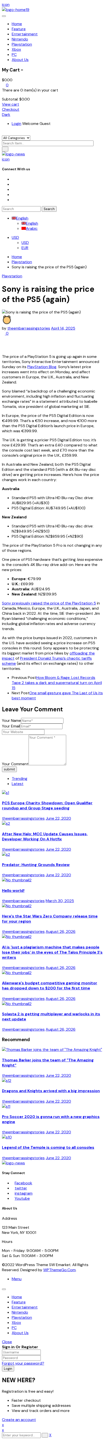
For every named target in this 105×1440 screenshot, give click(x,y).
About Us (20, 1332)
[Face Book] (13, 179)
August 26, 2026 (60, 931)
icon (6, 4)
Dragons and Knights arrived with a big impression (51, 1090)
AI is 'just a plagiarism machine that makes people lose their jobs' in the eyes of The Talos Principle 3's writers (52, 952)
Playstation (22, 261)
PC (14, 1327)
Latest (17, 783)
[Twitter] (13, 184)
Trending (19, 778)
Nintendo (20, 1312)
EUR (24, 247)
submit (9, 769)
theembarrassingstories (28, 328)
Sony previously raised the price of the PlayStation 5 (49, 603)
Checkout (10, 109)
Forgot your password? (23, 1363)
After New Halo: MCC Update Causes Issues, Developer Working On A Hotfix (45, 836)
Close (7, 1341)
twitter (21, 1188)
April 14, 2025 (63, 328)
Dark (6, 114)
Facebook (23, 1183)
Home (17, 256)
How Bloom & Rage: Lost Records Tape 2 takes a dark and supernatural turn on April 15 (57, 682)
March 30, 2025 (60, 900)
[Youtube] (13, 194)
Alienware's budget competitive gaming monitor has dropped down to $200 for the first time (49, 985)
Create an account (19, 1419)
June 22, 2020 (58, 818)
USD (15, 237)
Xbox (16, 1322)
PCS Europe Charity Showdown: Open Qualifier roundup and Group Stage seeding (47, 805)
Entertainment (25, 1307)
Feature (19, 1302)
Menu (16, 1278)
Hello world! (13, 890)
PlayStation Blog (41, 366)
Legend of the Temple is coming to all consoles (48, 1147)
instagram (23, 1193)
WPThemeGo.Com (59, 1269)
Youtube (22, 1198)
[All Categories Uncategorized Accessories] (16, 137)
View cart (10, 104)
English (22, 218)
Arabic (32, 228)
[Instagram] (13, 189)
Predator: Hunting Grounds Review (36, 864)
